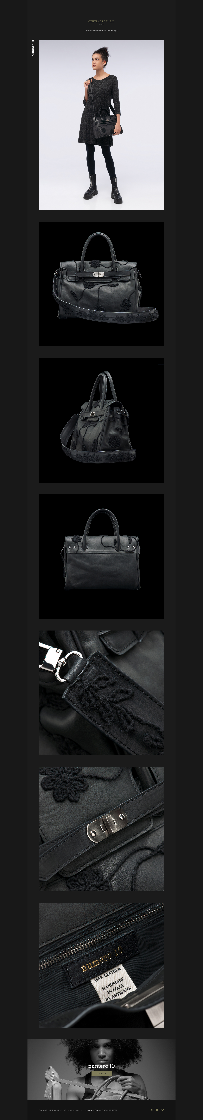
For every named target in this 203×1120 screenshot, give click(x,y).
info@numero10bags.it (93, 1110)
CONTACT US (101, 1074)
